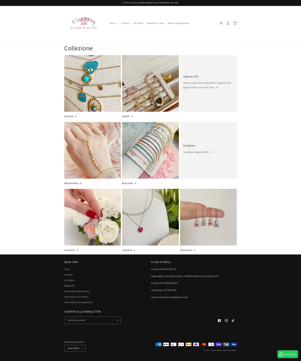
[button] (113, 23)
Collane (127, 250)
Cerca (67, 269)
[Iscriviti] (117, 320)
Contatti (68, 274)
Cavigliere (189, 145)
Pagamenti (69, 285)
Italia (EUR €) (73, 348)
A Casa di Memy (215, 350)
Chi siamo (69, 280)
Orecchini (186, 250)
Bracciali (127, 183)
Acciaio (68, 116)
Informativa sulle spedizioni (78, 302)
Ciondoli (69, 250)
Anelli (125, 116)
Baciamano (71, 183)
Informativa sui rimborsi (76, 296)
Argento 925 (191, 76)
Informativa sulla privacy (76, 291)
